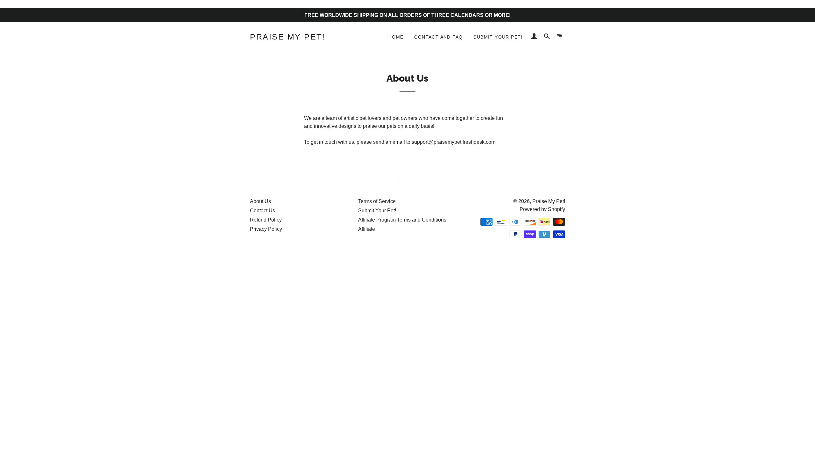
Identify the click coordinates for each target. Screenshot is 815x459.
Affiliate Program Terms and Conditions (402, 219)
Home (396, 37)
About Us (260, 201)
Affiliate (366, 229)
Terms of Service (377, 201)
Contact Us (262, 210)
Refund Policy (266, 219)
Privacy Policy (266, 229)
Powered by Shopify (542, 209)
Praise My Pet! (287, 36)
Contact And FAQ (438, 37)
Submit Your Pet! (497, 37)
